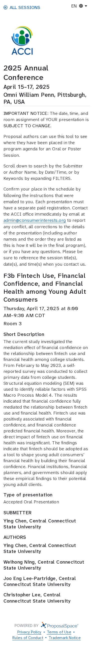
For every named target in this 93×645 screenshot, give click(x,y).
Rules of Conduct (27, 637)
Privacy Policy (29, 632)
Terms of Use (59, 632)
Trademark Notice (65, 637)
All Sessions (25, 7)
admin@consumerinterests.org (34, 220)
